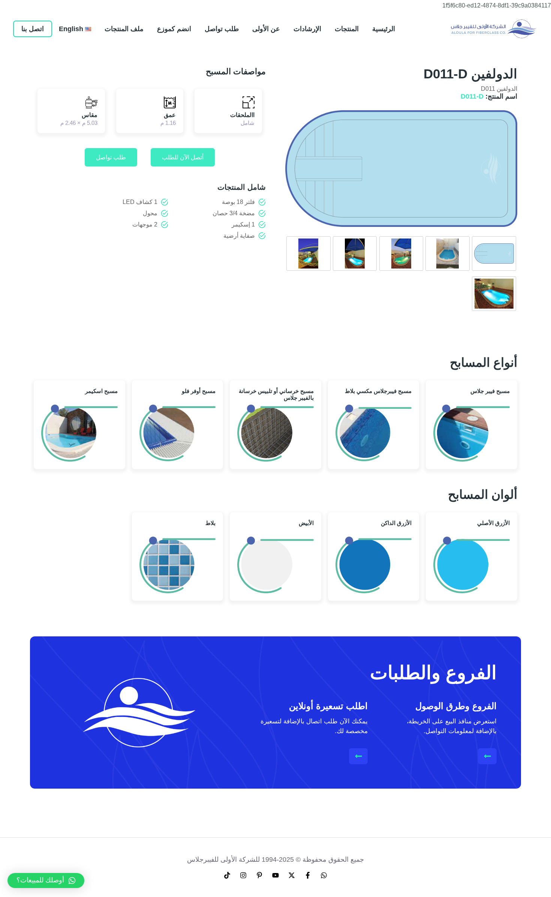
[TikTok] (227, 875)
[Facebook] (307, 875)
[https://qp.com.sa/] (494, 28)
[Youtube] (275, 875)
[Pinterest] (259, 875)
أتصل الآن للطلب (183, 157)
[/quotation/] (358, 756)
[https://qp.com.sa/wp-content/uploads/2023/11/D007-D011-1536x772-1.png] (494, 253)
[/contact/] (487, 756)
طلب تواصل (111, 157)
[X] (291, 875)
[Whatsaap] (323, 875)
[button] (45, 880)
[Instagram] (243, 875)
